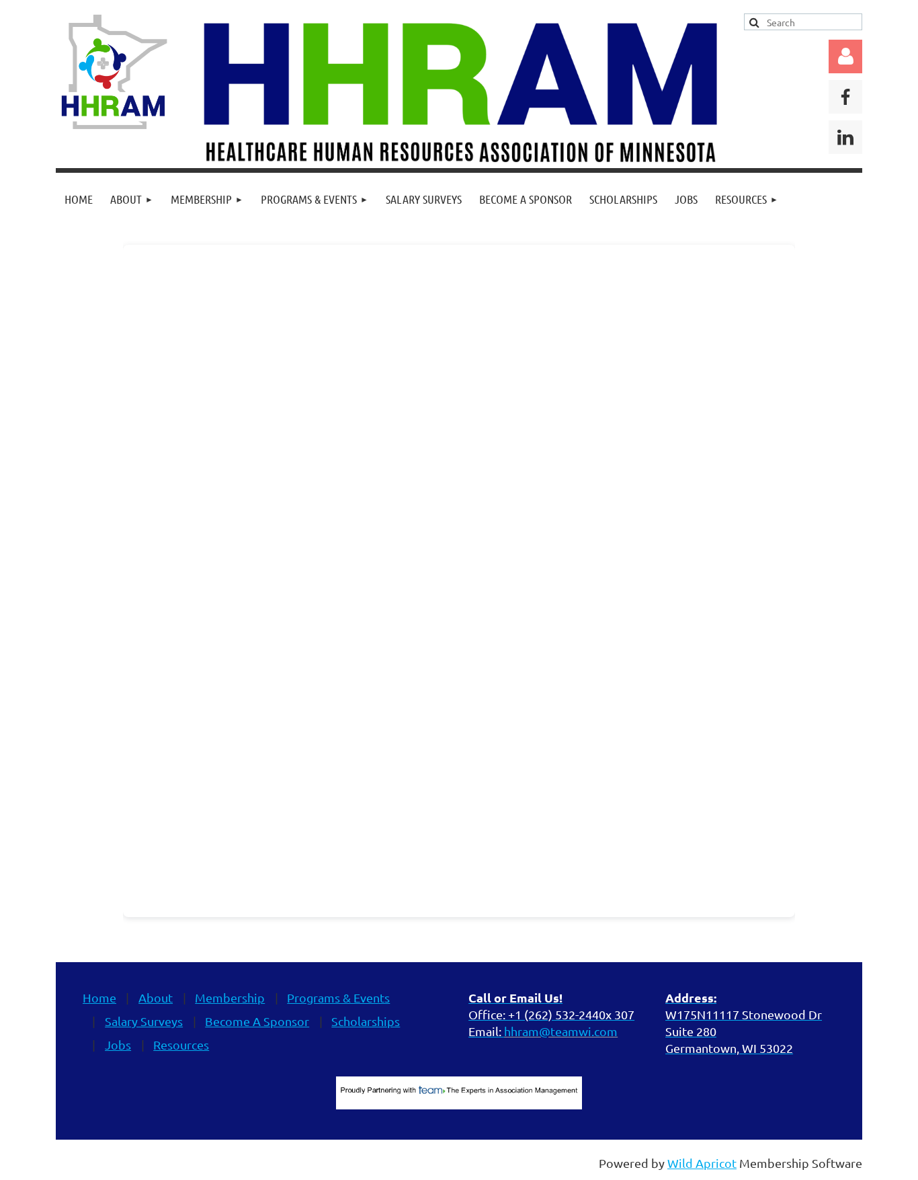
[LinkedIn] (845, 137)
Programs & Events (338, 997)
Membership (230, 997)
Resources (181, 1044)
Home (99, 997)
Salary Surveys (144, 1021)
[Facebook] (845, 97)
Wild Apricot (702, 1163)
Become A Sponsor (257, 1021)
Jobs (118, 1044)
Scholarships (365, 1021)
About (155, 997)
